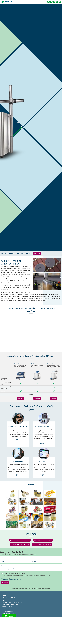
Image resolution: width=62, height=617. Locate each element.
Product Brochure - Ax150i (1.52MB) (44, 540)
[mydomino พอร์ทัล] (54, 2)
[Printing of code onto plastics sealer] (12, 517)
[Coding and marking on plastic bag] (49, 493)
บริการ (17, 253)
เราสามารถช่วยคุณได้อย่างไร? (8, 569)
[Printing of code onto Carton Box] (49, 509)
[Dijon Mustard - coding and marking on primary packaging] (37, 493)
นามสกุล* (34, 558)
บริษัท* (2, 565)
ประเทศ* (33, 563)
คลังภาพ (22, 253)
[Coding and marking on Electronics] (12, 524)
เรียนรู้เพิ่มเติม (20, 398)
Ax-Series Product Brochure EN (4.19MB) (21, 540)
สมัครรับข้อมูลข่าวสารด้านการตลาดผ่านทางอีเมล (14, 573)
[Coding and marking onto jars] (25, 501)
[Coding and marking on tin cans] (12, 509)
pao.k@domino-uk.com (9, 613)
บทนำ (2, 253)
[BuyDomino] (48, 2)
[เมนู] (60, 2)
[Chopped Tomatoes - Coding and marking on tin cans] (37, 509)
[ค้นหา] (51, 2)
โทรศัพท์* (34, 561)
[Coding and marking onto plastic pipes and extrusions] (37, 524)
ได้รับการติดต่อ (37, 253)
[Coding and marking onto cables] (49, 501)
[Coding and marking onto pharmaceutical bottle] (37, 501)
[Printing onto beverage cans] (12, 501)
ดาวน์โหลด (28, 253)
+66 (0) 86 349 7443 (9, 611)
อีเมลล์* (2, 561)
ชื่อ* (2, 558)
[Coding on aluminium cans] (49, 524)
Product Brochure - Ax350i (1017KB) (21, 544)
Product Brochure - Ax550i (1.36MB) (43, 544)
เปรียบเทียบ (11, 253)
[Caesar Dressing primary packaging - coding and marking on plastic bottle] (25, 493)
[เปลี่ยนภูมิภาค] (57, 2)
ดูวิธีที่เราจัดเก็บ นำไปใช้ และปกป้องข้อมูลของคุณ (12, 579)
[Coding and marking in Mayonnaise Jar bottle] (25, 509)
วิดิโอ (6, 253)
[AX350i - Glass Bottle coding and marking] (12, 493)
